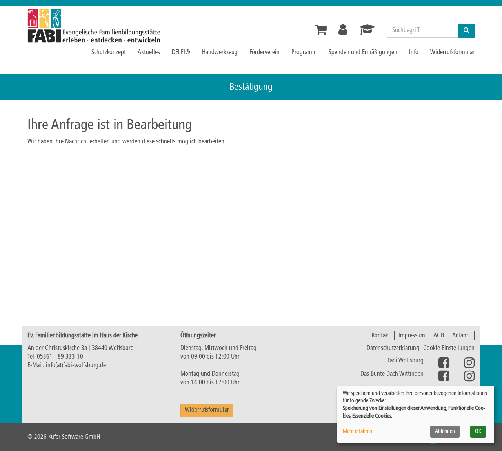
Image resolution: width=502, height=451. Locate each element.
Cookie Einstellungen (449, 348)
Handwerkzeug (220, 52)
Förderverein (264, 52)
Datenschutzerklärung (393, 348)
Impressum (411, 336)
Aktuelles (149, 52)
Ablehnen (445, 432)
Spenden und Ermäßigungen (363, 52)
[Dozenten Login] (367, 32)
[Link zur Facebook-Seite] (443, 379)
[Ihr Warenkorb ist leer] (321, 32)
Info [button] (413, 52)
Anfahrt (461, 336)
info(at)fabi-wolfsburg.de (76, 365)
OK (478, 432)
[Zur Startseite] (113, 26)
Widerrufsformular (452, 52)
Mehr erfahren (357, 432)
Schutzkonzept (108, 52)
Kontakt (381, 336)
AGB (438, 336)
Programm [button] (304, 52)
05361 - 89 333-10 (60, 357)
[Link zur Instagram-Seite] (443, 365)
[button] (342, 32)
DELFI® (181, 52)
